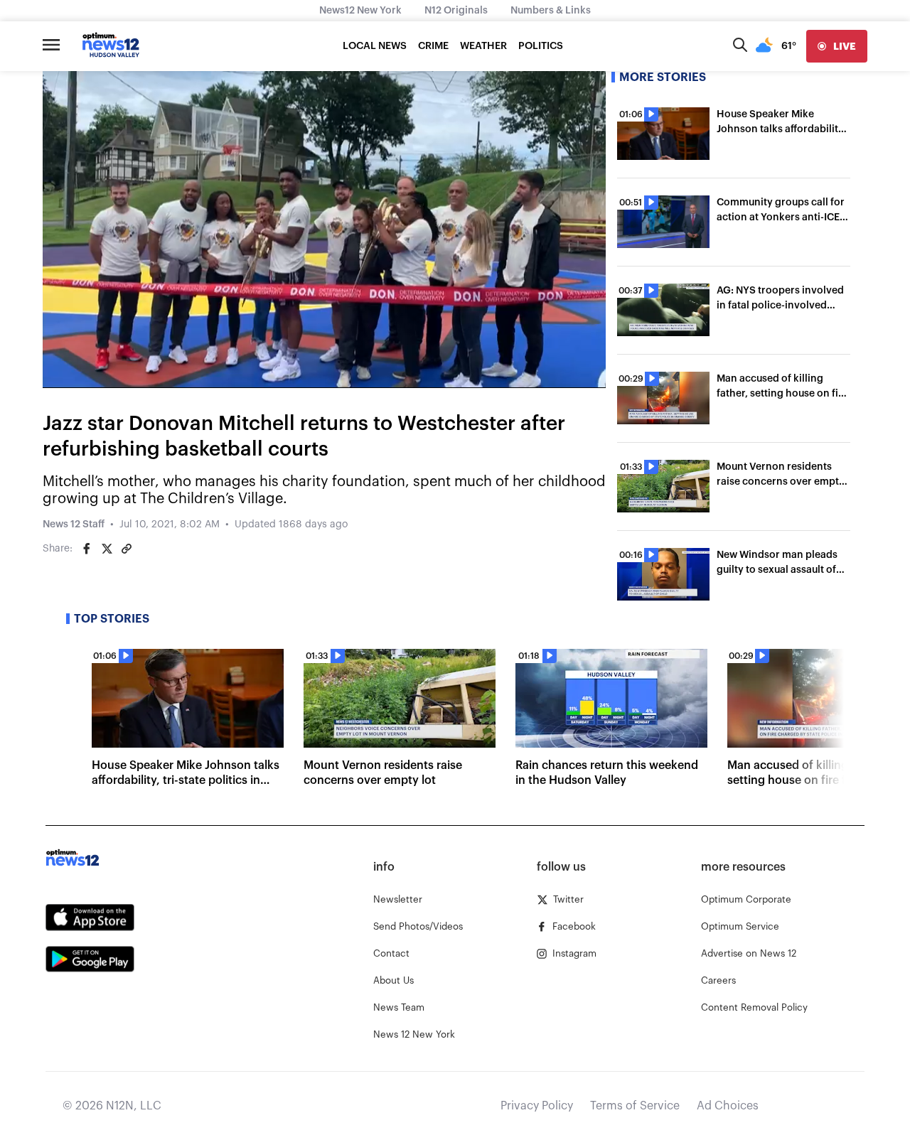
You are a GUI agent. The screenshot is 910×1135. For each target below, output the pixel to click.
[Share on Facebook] (86, 548)
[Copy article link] (126, 548)
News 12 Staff (74, 524)
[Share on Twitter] (106, 548)
